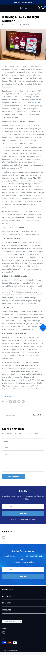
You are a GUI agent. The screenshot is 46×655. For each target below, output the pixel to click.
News (4, 25)
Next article (37, 415)
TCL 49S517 (35, 103)
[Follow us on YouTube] (3, 537)
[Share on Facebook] (10, 401)
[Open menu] (3, 8)
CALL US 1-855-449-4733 (23, 2)
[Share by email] (23, 401)
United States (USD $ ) (10, 621)
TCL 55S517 (23, 103)
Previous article (10, 415)
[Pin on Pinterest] (14, 401)
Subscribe (23, 513)
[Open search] (39, 7)
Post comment (13, 477)
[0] (42, 7)
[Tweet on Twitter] (18, 401)
